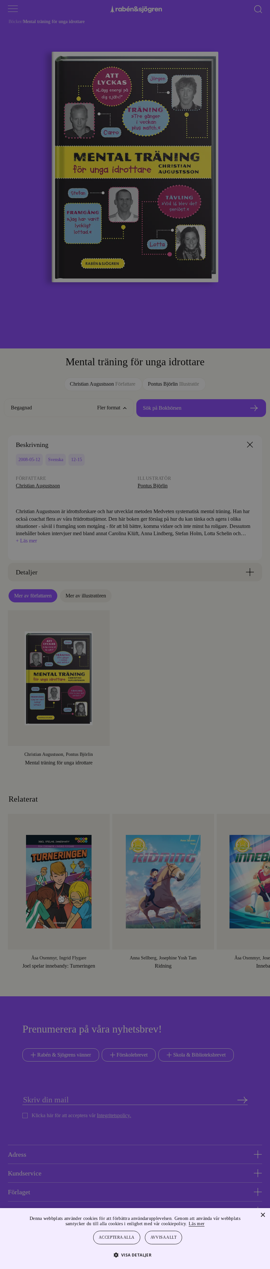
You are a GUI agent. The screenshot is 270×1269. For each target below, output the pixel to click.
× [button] (262, 1215)
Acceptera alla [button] (116, 1237)
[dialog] (135, 634)
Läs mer (214, 1224)
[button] (135, 1255)
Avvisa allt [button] (164, 1237)
